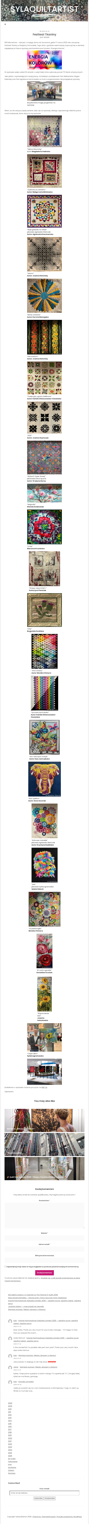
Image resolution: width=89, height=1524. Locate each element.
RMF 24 (44, 1087)
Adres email (44, 1244)
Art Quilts (12, 1459)
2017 (10, 1429)
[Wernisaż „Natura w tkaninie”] (44, 1120)
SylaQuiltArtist (44, 9)
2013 (9, 1418)
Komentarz (44, 1200)
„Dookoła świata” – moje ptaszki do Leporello (26, 1306)
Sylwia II (11, 1470)
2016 (10, 1426)
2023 (10, 1447)
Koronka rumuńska (26, 1382)
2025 (10, 1453)
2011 (9, 1412)
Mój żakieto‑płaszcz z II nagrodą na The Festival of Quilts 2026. (33, 1295)
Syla (15, 1320)
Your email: (44, 1489)
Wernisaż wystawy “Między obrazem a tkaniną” (27, 1309)
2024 (41, 37)
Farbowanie (12, 1461)
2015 (9, 1424)
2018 (10, 1432)
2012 (9, 1415)
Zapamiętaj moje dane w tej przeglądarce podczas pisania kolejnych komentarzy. (42, 1267)
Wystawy (46, 37)
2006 (10, 1403)
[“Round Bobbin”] (44, 1144)
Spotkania (12, 1467)
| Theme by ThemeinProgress (44, 1517)
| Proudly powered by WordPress (69, 1517)
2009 (10, 1406)
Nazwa (44, 1233)
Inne (10, 1464)
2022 (10, 1444)
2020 (10, 1438)
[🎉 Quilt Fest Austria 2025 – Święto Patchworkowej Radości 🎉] (44, 1168)
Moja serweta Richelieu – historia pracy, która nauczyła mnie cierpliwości (37, 1298)
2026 (10, 1456)
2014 (10, 1421)
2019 (10, 1435)
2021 (9, 1441)
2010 (10, 1409)
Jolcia (15, 1367)
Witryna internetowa (44, 1255)
